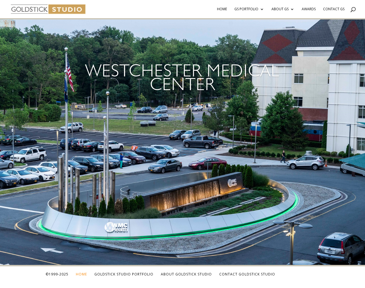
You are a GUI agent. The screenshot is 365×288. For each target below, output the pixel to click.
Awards (309, 9)
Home (222, 9)
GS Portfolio (246, 9)
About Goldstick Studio (186, 274)
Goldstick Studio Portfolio (123, 274)
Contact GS (333, 9)
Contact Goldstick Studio (247, 274)
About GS (280, 9)
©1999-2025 (57, 274)
